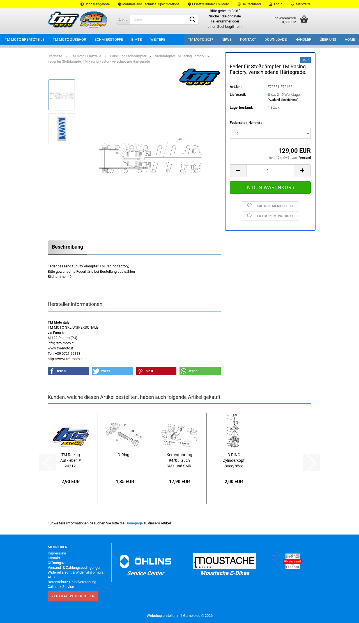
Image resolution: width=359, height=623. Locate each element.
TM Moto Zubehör (69, 39)
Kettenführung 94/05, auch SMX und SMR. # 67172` (179, 461)
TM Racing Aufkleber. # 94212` (70, 460)
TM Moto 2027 (200, 39)
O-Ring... (125, 455)
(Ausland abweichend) (283, 100)
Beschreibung (67, 247)
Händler (303, 39)
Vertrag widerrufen (73, 596)
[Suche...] (192, 20)
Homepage (134, 523)
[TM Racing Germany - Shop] (77, 19)
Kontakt (248, 39)
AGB (51, 577)
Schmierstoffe (109, 39)
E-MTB (136, 39)
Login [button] (277, 4)
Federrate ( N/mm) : (246, 122)
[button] (249, 4)
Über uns (328, 39)
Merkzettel (302, 4)
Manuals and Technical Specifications (150, 4)
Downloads (275, 39)
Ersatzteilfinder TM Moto (210, 4)
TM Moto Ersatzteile (24, 39)
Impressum (57, 553)
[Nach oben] (343, 614)
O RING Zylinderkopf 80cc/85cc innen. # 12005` (233, 461)
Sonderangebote (97, 4)
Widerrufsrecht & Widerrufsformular (76, 572)
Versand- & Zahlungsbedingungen (74, 567)
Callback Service (61, 586)
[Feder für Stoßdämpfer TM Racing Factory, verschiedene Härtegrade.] (150, 145)
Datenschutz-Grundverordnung (72, 582)
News (227, 39)
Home (350, 39)
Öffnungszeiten (60, 563)
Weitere (157, 39)
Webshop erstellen (161, 615)
